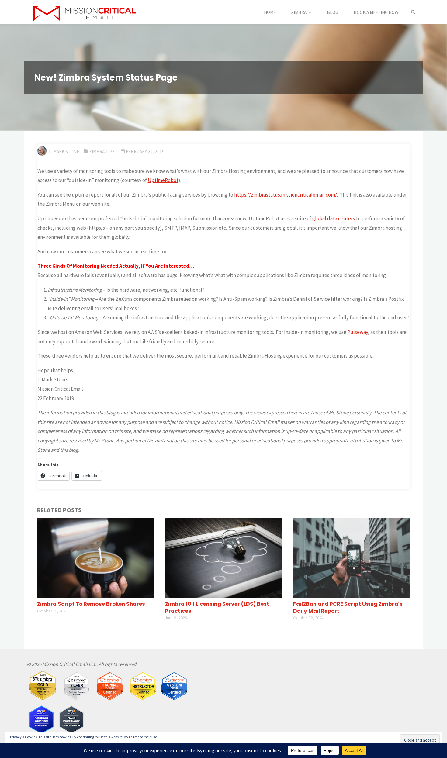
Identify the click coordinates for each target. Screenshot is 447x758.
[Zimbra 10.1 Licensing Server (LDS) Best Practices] (223, 557)
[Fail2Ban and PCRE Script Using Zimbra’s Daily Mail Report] (351, 557)
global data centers (333, 218)
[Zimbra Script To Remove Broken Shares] (95, 557)
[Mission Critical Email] (85, 12)
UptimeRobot (163, 180)
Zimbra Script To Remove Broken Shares (91, 604)
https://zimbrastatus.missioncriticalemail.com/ (285, 194)
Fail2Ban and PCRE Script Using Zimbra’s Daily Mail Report (348, 607)
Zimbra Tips (102, 151)
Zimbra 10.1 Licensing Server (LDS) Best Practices (217, 607)
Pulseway (357, 332)
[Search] (413, 12)
